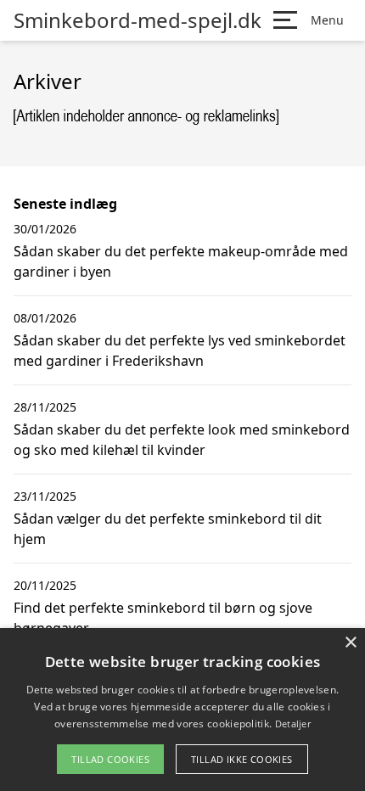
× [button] (350, 643)
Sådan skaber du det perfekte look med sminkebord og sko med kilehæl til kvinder (182, 439)
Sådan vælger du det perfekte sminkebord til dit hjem (168, 528)
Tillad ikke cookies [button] (242, 759)
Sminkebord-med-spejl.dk (137, 20)
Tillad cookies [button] (110, 759)
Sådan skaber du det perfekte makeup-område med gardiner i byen (181, 261)
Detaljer (293, 723)
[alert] (182, 709)
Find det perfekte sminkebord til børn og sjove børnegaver (163, 617)
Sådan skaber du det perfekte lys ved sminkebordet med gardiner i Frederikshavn (179, 350)
